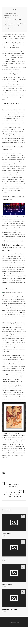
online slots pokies (11, 38)
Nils (5, 535)
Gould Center (5, 559)
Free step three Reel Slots (10, 13)
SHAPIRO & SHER (6, 533)
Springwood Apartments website (9, 609)
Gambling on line (8, 28)
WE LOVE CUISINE (7, 584)
